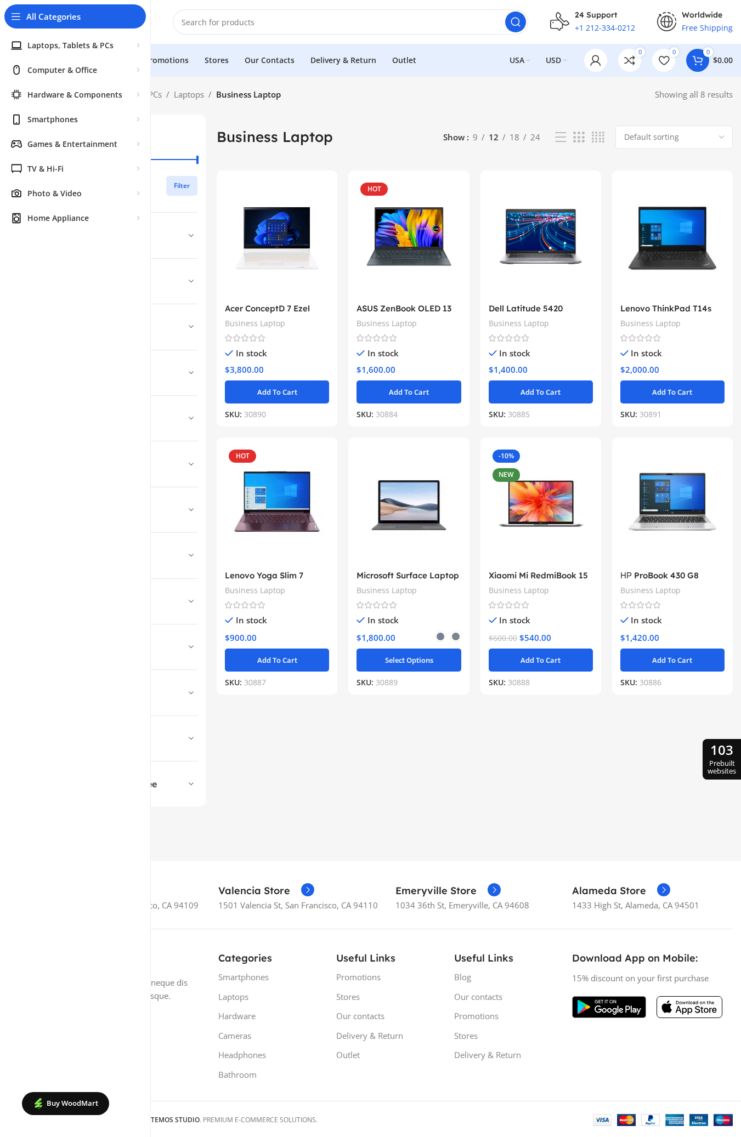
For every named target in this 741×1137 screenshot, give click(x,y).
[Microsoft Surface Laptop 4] (409, 505)
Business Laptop (255, 323)
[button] (277, 391)
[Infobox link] (266, 891)
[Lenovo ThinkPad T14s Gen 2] (672, 238)
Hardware (237, 1015)
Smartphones (243, 976)
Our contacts (360, 1015)
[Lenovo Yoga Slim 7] (277, 505)
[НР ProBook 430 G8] (672, 505)
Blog (462, 976)
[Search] (515, 22)
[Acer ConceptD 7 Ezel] (277, 238)
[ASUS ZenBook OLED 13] (409, 238)
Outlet (348, 1054)
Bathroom (237, 1074)
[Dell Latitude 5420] (541, 238)
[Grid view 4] (598, 137)
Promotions (358, 976)
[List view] (560, 137)
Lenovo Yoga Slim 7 (264, 575)
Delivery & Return (369, 1035)
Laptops (189, 94)
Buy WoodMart (72, 1103)
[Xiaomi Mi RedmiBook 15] (541, 505)
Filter (182, 185)
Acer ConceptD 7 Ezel (267, 308)
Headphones (242, 1054)
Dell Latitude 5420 (526, 308)
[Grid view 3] (578, 137)
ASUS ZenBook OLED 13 (404, 308)
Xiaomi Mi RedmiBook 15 (538, 575)
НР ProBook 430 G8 (659, 575)
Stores (348, 996)
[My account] (596, 60)
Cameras (234, 1035)
